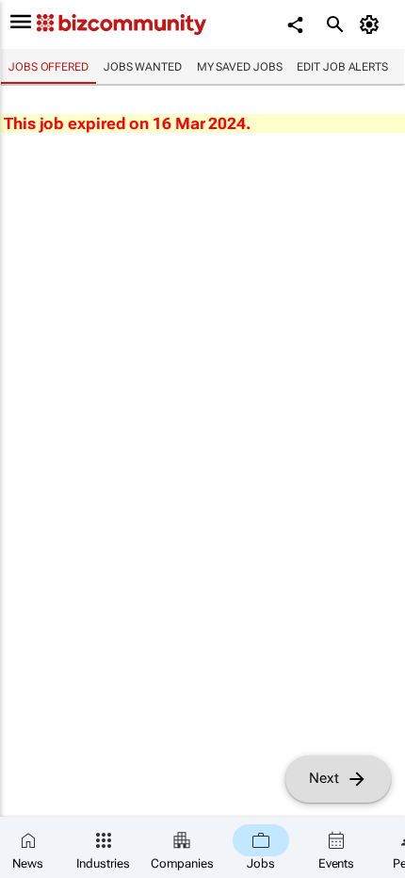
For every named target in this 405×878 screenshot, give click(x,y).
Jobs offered (48, 66)
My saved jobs (240, 66)
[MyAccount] (372, 24)
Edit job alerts (342, 66)
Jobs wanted (143, 66)
